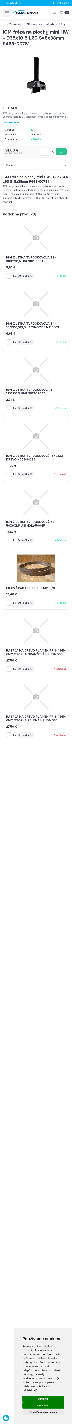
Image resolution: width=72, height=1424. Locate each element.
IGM (33, 129)
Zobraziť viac (11, 122)
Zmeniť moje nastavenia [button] (43, 1412)
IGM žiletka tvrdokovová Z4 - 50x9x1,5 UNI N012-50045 (31, 523)
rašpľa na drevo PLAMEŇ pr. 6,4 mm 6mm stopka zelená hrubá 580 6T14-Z (36, 720)
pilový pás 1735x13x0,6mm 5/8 (30, 588)
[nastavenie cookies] (6, 1418)
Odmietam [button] (43, 1405)
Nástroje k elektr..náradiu (41, 24)
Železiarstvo (16, 24)
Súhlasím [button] (43, 1398)
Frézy (62, 24)
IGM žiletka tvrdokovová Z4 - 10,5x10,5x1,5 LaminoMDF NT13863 (32, 325)
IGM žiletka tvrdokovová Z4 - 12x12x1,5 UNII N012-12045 (31, 391)
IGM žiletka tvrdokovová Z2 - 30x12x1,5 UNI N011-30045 (31, 259)
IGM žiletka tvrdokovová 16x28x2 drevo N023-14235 (34, 457)
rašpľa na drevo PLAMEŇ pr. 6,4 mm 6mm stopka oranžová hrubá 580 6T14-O (36, 654)
